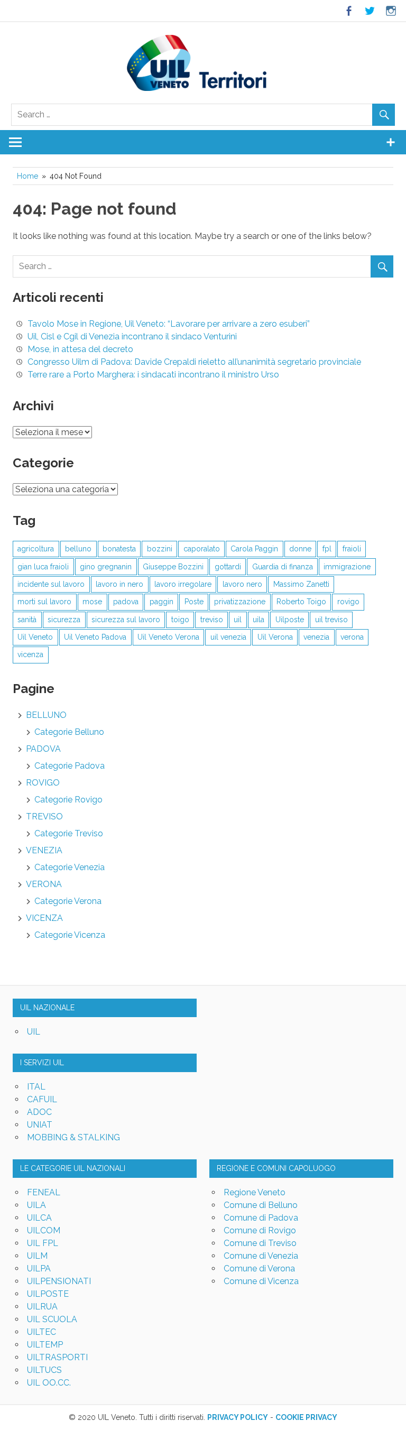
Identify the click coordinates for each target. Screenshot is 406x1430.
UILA (36, 1205)
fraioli (352, 549)
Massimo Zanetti (301, 584)
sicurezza (64, 619)
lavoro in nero (119, 584)
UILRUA (42, 1307)
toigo (180, 619)
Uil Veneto (35, 637)
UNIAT (39, 1125)
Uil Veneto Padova (95, 637)
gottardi (228, 566)
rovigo (348, 601)
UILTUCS (44, 1370)
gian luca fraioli (43, 566)
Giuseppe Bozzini (173, 566)
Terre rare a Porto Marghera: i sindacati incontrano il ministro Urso (153, 375)
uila (258, 619)
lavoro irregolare (182, 584)
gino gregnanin (106, 566)
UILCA (39, 1218)
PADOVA (43, 749)
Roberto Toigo (301, 601)
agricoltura (35, 549)
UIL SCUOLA (52, 1319)
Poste (194, 601)
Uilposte (289, 619)
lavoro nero (242, 584)
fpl (326, 549)
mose (92, 601)
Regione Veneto (254, 1192)
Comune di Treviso (260, 1243)
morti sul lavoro (44, 601)
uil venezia (228, 637)
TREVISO (44, 816)
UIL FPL (42, 1243)
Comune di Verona (259, 1268)
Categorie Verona (68, 901)
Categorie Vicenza (69, 935)
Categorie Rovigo (68, 800)
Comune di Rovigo (260, 1230)
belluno (78, 549)
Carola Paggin (254, 549)
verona (352, 637)
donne (300, 549)
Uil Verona (275, 637)
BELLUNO (46, 715)
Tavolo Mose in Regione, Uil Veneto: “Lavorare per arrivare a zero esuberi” (168, 324)
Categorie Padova (69, 766)
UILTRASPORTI (57, 1357)
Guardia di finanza (282, 566)
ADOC (39, 1112)
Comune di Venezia (261, 1256)
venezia (316, 637)
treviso (211, 619)
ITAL (36, 1087)
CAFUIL (42, 1099)
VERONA (44, 884)
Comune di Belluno (261, 1205)
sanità (26, 619)
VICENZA (44, 918)
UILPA (39, 1268)
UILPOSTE (48, 1294)
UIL (33, 1032)
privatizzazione (239, 601)
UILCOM (43, 1230)
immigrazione (347, 566)
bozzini (159, 549)
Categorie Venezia (69, 867)
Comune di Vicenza (261, 1281)
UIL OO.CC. (49, 1383)
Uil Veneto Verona (168, 637)
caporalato (201, 549)
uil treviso (331, 619)
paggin (161, 601)
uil (238, 619)
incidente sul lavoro (51, 584)
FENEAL (43, 1192)
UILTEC (41, 1332)
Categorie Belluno (69, 732)
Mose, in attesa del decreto (80, 349)
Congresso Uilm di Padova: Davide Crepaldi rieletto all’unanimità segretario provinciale (194, 362)
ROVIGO (43, 783)
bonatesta (119, 549)
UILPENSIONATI (59, 1281)
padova (126, 601)
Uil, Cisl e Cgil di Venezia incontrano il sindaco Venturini (132, 336)
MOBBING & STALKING (73, 1137)
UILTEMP (45, 1345)
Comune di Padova (261, 1218)
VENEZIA (44, 850)
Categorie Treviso (68, 833)
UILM (37, 1256)
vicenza (30, 654)
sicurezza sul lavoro (125, 619)
